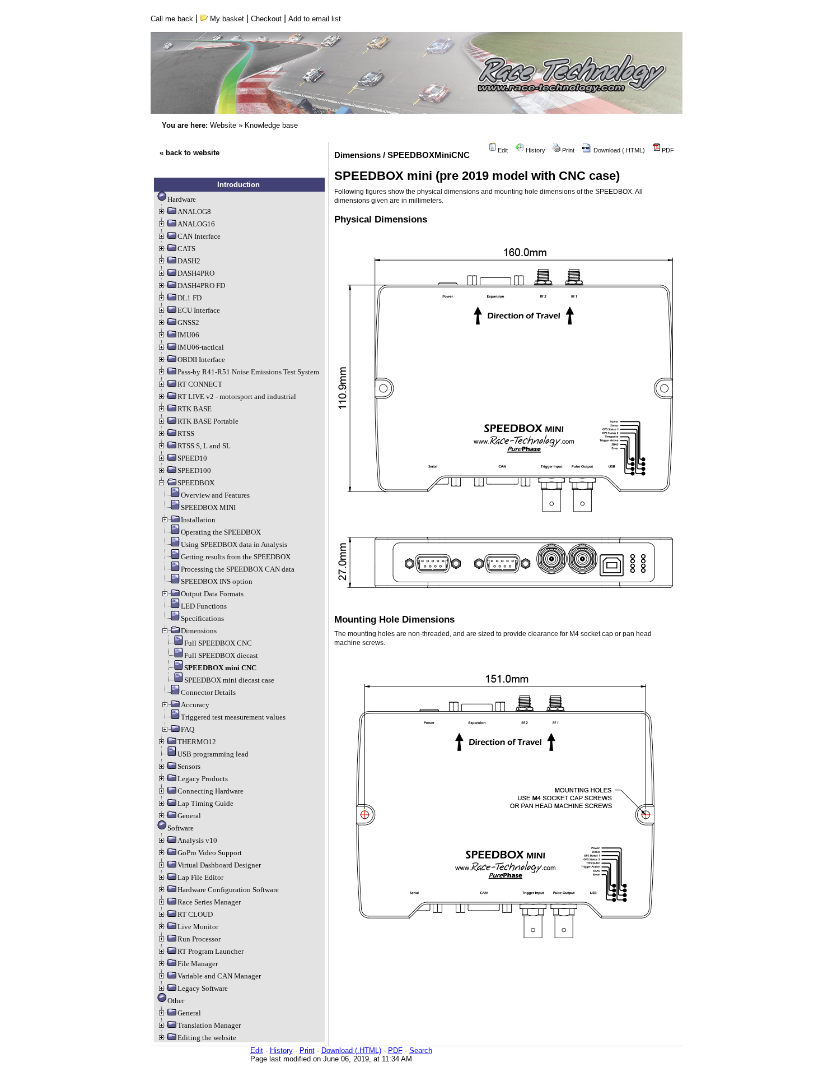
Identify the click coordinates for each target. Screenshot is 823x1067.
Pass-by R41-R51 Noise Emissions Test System (248, 372)
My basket (226, 19)
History (534, 150)
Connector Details (208, 692)
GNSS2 (188, 322)
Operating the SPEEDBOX (221, 532)
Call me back (172, 19)
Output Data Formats (212, 594)
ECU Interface (198, 310)
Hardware (181, 199)
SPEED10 (192, 458)
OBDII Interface (201, 359)
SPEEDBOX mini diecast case (229, 680)
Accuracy (195, 704)
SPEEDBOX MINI (208, 507)
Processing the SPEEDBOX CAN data (237, 569)
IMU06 (188, 335)
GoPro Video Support (209, 852)
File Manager (197, 963)
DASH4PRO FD (201, 285)
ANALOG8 (194, 211)
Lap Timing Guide (205, 803)
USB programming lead (213, 754)
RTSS (185, 433)
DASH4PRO (195, 273)
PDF (667, 150)
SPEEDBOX (195, 483)
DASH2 (188, 261)
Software (180, 828)
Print (567, 150)
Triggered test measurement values (233, 717)
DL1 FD (189, 298)
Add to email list (314, 19)
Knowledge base (271, 125)
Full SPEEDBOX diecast (221, 655)
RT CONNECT (199, 384)
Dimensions (199, 631)
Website (223, 125)
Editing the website (206, 1037)
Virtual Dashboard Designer (219, 865)
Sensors (188, 766)
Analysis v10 (197, 840)
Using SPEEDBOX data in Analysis (234, 544)
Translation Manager (209, 1025)
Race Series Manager (209, 902)
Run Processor (199, 939)
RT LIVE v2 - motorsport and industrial (236, 396)
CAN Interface (199, 236)
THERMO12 (196, 741)
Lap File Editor (200, 877)
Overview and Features (215, 495)
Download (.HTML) (618, 150)
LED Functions (204, 606)
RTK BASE (194, 409)
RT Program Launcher (210, 951)
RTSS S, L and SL (204, 446)
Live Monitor (197, 926)
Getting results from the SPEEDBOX (236, 557)
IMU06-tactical (200, 347)
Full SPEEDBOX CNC (218, 643)
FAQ (187, 729)
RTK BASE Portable (208, 421)
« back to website (189, 153)
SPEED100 (194, 470)
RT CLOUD (195, 914)
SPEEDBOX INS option (216, 581)
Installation (198, 520)
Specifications (202, 618)
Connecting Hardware (210, 791)
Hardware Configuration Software (228, 889)
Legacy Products (202, 778)
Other (175, 1000)
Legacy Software (202, 988)
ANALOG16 (196, 224)
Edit (502, 150)
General (189, 815)
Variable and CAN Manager (219, 976)
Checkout (266, 19)
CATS (186, 248)
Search (420, 1050)
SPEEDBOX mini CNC (220, 668)
